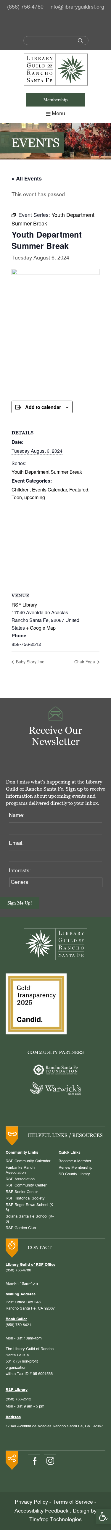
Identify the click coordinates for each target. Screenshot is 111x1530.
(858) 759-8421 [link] (18, 1325)
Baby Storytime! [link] (30, 662)
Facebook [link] (34, 1461)
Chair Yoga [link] (85, 662)
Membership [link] (55, 99)
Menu (58, 113)
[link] (103, 1516)
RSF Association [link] (20, 1179)
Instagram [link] (50, 1461)
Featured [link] (78, 489)
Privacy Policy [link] (31, 1502)
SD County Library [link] (74, 1174)
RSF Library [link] (24, 604)
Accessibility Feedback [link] (41, 1511)
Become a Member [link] (75, 1161)
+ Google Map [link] (41, 627)
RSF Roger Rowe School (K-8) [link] (30, 1207)
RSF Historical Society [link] (25, 1198)
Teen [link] (17, 497)
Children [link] (21, 489)
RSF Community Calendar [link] (28, 1161)
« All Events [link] (27, 178)
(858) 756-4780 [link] (25, 7)
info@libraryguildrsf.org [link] (76, 7)
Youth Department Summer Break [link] (47, 471)
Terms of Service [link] (73, 1502)
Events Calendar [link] (49, 489)
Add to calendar (43, 407)
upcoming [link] (34, 497)
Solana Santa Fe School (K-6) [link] (30, 1219)
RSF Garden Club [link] (21, 1228)
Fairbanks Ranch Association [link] (20, 1170)
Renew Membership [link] (75, 1168)
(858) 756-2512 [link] (18, 1399)
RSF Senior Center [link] (22, 1192)
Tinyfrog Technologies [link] (55, 1519)
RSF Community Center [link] (26, 1185)
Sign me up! (19, 902)
